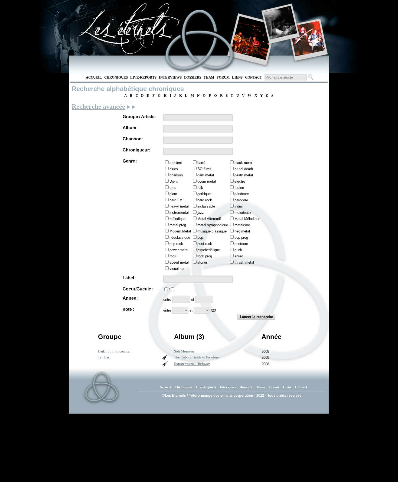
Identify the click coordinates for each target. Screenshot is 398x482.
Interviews (170, 77)
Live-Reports (143, 77)
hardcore (241, 200)
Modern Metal (180, 231)
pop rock (176, 244)
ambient (175, 163)
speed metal (179, 262)
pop (200, 237)
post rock (204, 244)
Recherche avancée (98, 106)
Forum (223, 77)
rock (172, 256)
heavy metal (179, 206)
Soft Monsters (184, 351)
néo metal (242, 231)
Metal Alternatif (209, 219)
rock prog (204, 256)
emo (172, 188)
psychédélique (208, 250)
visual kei (176, 269)
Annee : (131, 298)
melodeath (242, 213)
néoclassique (179, 237)
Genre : (130, 161)
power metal (178, 250)
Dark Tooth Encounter (114, 351)
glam (173, 194)
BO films (204, 169)
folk (200, 188)
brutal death (243, 169)
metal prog (177, 225)
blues (173, 169)
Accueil (94, 77)
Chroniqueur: (136, 150)
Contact (253, 77)
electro (239, 181)
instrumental (179, 213)
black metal (243, 163)
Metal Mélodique (247, 219)
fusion (239, 188)
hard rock (204, 200)
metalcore (242, 225)
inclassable (206, 206)
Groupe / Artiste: (139, 116)
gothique (204, 194)
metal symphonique (212, 225)
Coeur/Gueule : (138, 289)
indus (238, 206)
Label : (129, 278)
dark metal (205, 175)
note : (128, 309)
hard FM (175, 200)
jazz (200, 213)
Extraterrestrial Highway (192, 364)
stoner (202, 262)
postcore (241, 244)
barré (201, 163)
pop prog (241, 237)
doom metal (206, 181)
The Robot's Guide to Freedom (196, 357)
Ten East (104, 357)
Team (209, 77)
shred (238, 256)
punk (238, 250)
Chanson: (133, 139)
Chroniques (116, 77)
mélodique (177, 219)
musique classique (212, 231)
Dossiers (192, 77)
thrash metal (244, 262)
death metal (243, 175)
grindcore (241, 194)
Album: (130, 127)
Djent (173, 181)
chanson (176, 175)
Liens (237, 77)
